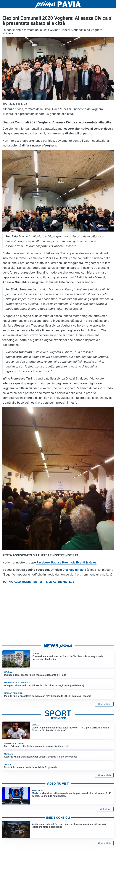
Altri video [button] (105, 809)
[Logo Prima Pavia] (58, 4)
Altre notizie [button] (104, 704)
